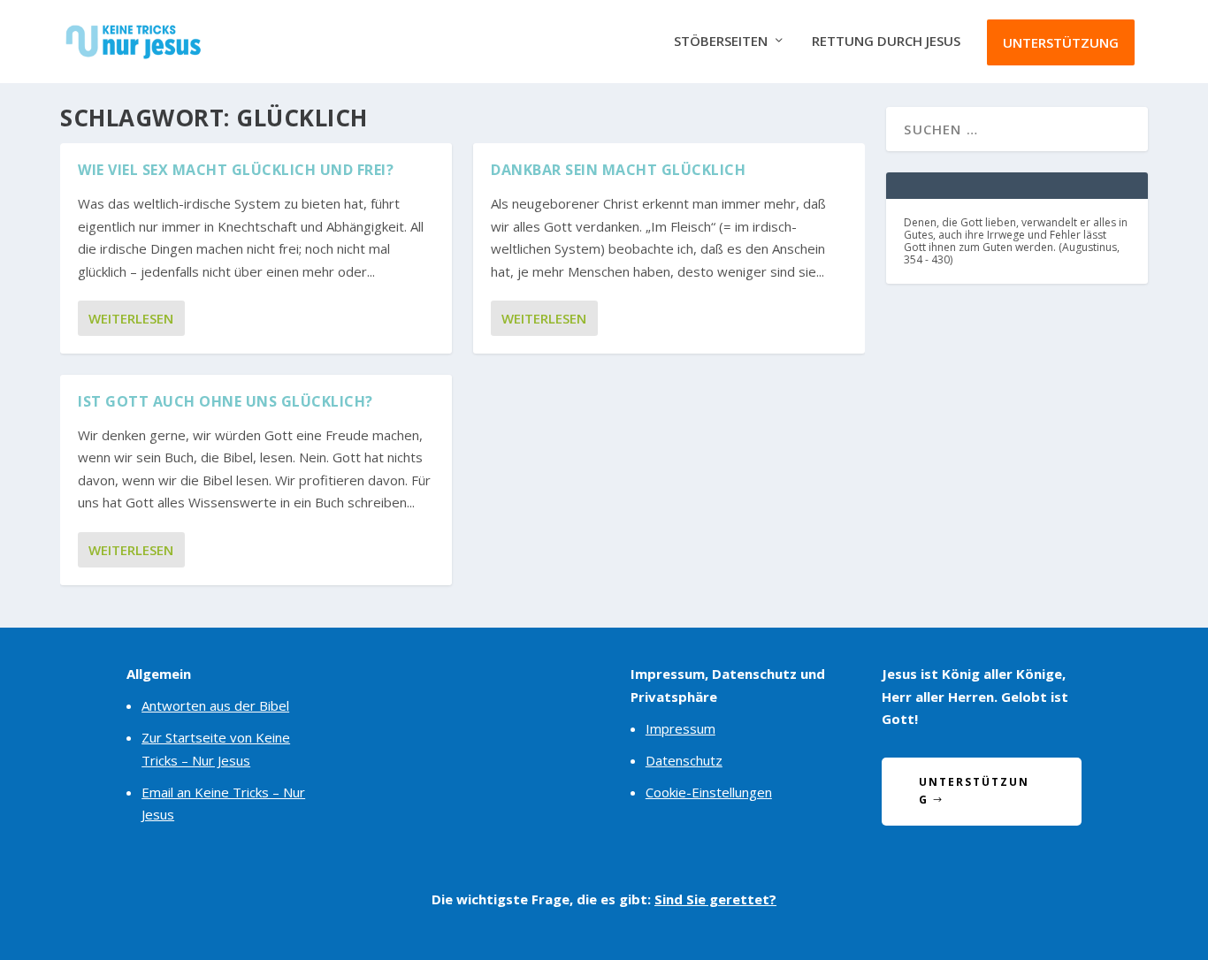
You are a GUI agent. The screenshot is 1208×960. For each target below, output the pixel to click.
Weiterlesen (130, 318)
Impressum (680, 728)
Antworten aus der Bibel (215, 705)
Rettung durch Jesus (886, 42)
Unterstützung (1061, 42)
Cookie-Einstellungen (709, 792)
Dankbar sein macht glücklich (618, 169)
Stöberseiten (721, 42)
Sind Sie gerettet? (715, 899)
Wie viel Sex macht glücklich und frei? (236, 169)
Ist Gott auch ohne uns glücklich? (225, 401)
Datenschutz (684, 760)
